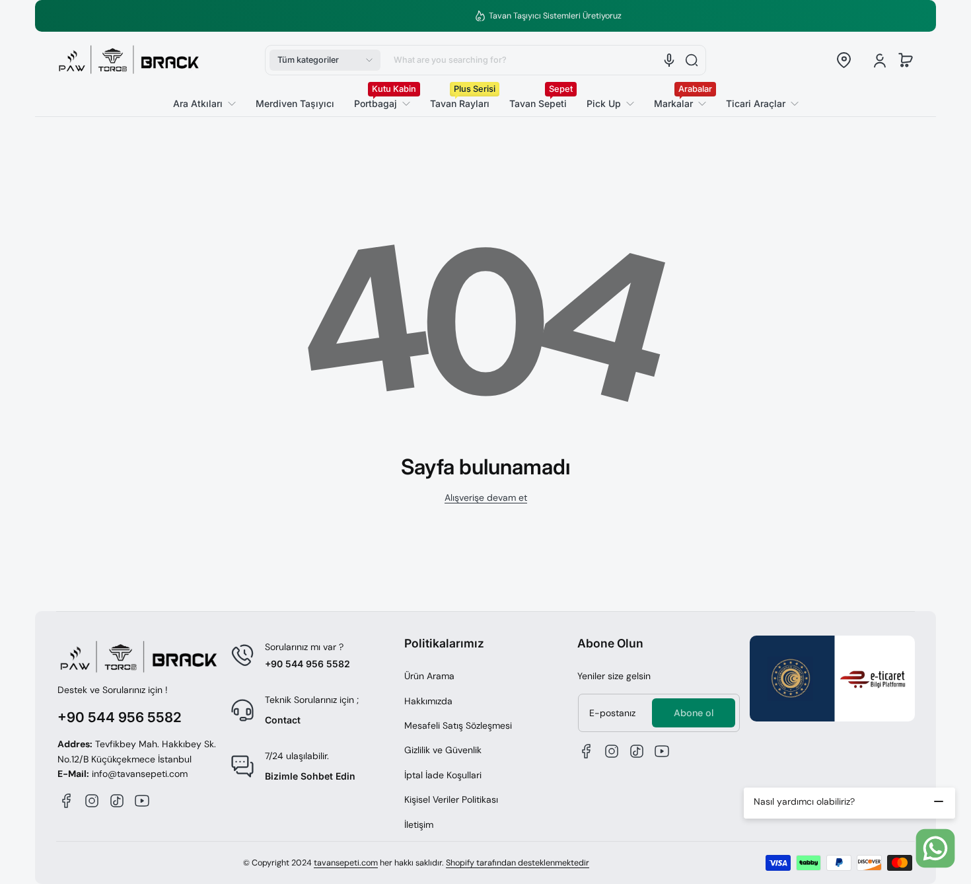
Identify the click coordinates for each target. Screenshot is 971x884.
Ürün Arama (429, 676)
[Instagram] (92, 801)
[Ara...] (691, 60)
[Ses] (669, 60)
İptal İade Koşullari (443, 775)
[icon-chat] (935, 848)
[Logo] (128, 60)
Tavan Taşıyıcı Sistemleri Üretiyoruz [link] (493, 16)
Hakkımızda (428, 701)
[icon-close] (938, 801)
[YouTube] (142, 801)
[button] (325, 60)
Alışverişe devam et (486, 497)
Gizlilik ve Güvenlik (443, 750)
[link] (757, 103)
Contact (283, 719)
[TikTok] (117, 801)
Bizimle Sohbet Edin (310, 776)
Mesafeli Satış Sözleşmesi (458, 725)
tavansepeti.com (346, 863)
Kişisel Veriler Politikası (451, 799)
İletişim (418, 824)
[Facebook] (67, 801)
